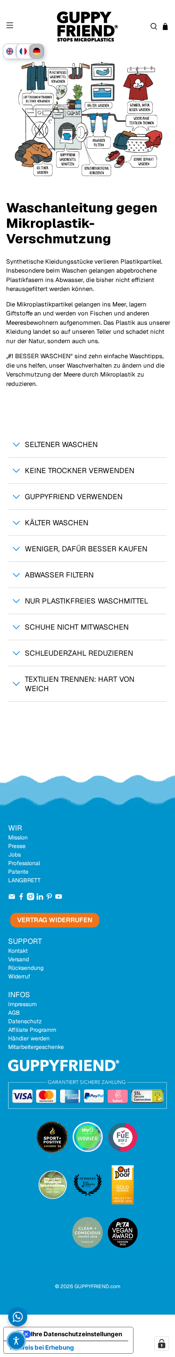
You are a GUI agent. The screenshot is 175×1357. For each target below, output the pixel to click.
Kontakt (18, 950)
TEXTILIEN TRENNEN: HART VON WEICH (79, 683)
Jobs (14, 854)
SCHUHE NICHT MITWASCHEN (77, 627)
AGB (14, 1012)
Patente (18, 871)
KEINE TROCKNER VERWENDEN (79, 470)
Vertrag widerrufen (54, 920)
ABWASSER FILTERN (59, 574)
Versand (18, 959)
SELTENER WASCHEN (61, 444)
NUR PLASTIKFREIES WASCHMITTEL (86, 601)
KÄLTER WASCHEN (56, 522)
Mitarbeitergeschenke (36, 1047)
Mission (18, 837)
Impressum (22, 1004)
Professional (24, 863)
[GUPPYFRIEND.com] (87, 26)
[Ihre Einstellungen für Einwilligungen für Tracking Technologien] (161, 1343)
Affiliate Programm (32, 1029)
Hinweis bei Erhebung (42, 1347)
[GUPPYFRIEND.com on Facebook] (21, 898)
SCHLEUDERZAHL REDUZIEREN (79, 653)
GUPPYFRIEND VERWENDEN (73, 496)
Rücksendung (26, 967)
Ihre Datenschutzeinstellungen (76, 1334)
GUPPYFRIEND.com (97, 1286)
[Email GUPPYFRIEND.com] (11, 898)
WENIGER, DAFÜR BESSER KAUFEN (86, 548)
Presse (17, 846)
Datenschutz (25, 1021)
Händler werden (29, 1038)
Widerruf (19, 976)
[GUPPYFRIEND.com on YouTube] (58, 898)
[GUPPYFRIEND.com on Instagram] (30, 898)
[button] (16, 1340)
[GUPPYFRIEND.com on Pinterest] (49, 898)
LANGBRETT (24, 880)
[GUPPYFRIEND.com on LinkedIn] (40, 898)
